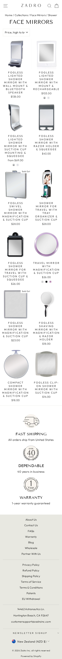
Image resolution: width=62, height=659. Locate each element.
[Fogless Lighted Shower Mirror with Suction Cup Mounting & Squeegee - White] (17, 165)
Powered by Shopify (31, 656)
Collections (21, 15)
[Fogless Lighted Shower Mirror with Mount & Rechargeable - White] (48, 98)
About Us (31, 519)
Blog (31, 542)
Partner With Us (31, 553)
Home (8, 15)
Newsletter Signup (30, 633)
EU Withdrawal (31, 598)
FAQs (31, 531)
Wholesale (31, 548)
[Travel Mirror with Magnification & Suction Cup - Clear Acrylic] (42, 281)
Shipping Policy (31, 576)
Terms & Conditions (31, 587)
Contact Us (31, 525)
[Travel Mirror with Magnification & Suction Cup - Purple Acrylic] (50, 281)
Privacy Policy (31, 564)
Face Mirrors (38, 15)
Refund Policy (31, 570)
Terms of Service (31, 581)
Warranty (31, 536)
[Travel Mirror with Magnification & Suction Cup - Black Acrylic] (46, 281)
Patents (31, 593)
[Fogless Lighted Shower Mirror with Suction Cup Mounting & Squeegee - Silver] (13, 165)
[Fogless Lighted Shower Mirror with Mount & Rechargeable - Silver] (44, 98)
